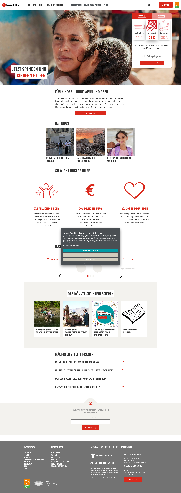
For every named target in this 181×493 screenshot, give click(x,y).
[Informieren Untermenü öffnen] (43, 4)
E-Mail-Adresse (91, 418)
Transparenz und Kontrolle (34, 459)
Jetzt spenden (151, 63)
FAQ (25, 466)
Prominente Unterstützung (60, 462)
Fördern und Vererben (59, 466)
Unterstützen (57, 447)
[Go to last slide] (59, 276)
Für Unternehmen (57, 464)
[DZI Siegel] (177, 5)
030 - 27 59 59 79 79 (132, 458)
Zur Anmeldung (90, 428)
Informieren (29, 447)
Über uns (27, 462)
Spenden (167, 5)
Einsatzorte (28, 457)
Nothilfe (54, 455)
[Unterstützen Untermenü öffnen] (64, 4)
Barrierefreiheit (127, 447)
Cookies (115, 447)
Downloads (28, 464)
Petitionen (54, 459)
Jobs (25, 468)
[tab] (88, 276)
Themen (26, 455)
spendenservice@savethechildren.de (135, 462)
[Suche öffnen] (149, 5)
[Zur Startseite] (10, 5)
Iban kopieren (133, 479)
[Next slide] (122, 276)
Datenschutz (105, 447)
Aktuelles (27, 453)
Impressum (94, 447)
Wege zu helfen (56, 457)
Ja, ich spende (90, 113)
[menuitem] (76, 5)
